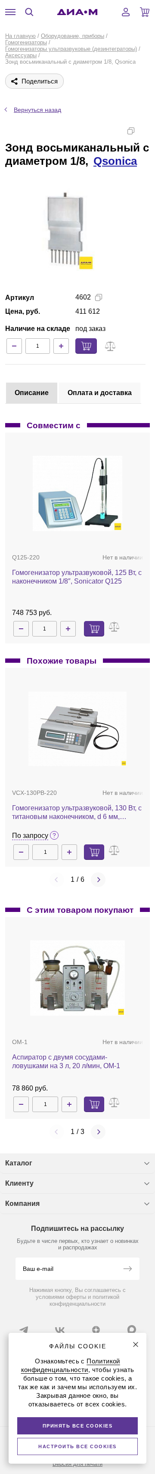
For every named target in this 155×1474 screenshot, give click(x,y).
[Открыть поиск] (29, 12)
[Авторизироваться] (126, 12)
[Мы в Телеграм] (24, 1330)
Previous (57, 879)
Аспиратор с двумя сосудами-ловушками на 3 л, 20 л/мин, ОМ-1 (66, 1061)
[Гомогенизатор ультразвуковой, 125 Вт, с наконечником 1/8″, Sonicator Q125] (77, 493)
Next (98, 879)
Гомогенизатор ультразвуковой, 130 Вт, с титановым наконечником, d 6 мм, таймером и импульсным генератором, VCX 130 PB (77, 812)
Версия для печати (77, 1464)
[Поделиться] (145, 131)
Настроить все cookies (77, 1446)
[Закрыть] (135, 1344)
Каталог (18, 1163)
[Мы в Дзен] (96, 1330)
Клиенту (19, 1183)
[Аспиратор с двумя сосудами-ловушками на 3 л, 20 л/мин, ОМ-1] (77, 978)
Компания (22, 1203)
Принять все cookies (78, 1425)
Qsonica (115, 161)
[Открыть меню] (10, 12)
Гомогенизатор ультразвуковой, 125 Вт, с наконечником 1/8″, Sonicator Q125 (77, 577)
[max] (131, 1329)
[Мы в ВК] (60, 1330)
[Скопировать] (131, 131)
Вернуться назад (37, 109)
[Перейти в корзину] (145, 12)
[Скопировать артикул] (98, 297)
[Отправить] (127, 1270)
